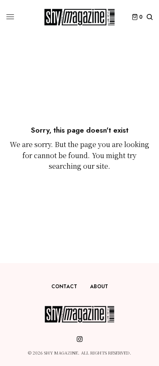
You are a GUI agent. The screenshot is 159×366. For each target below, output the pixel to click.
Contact (64, 286)
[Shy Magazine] (79, 17)
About (99, 286)
